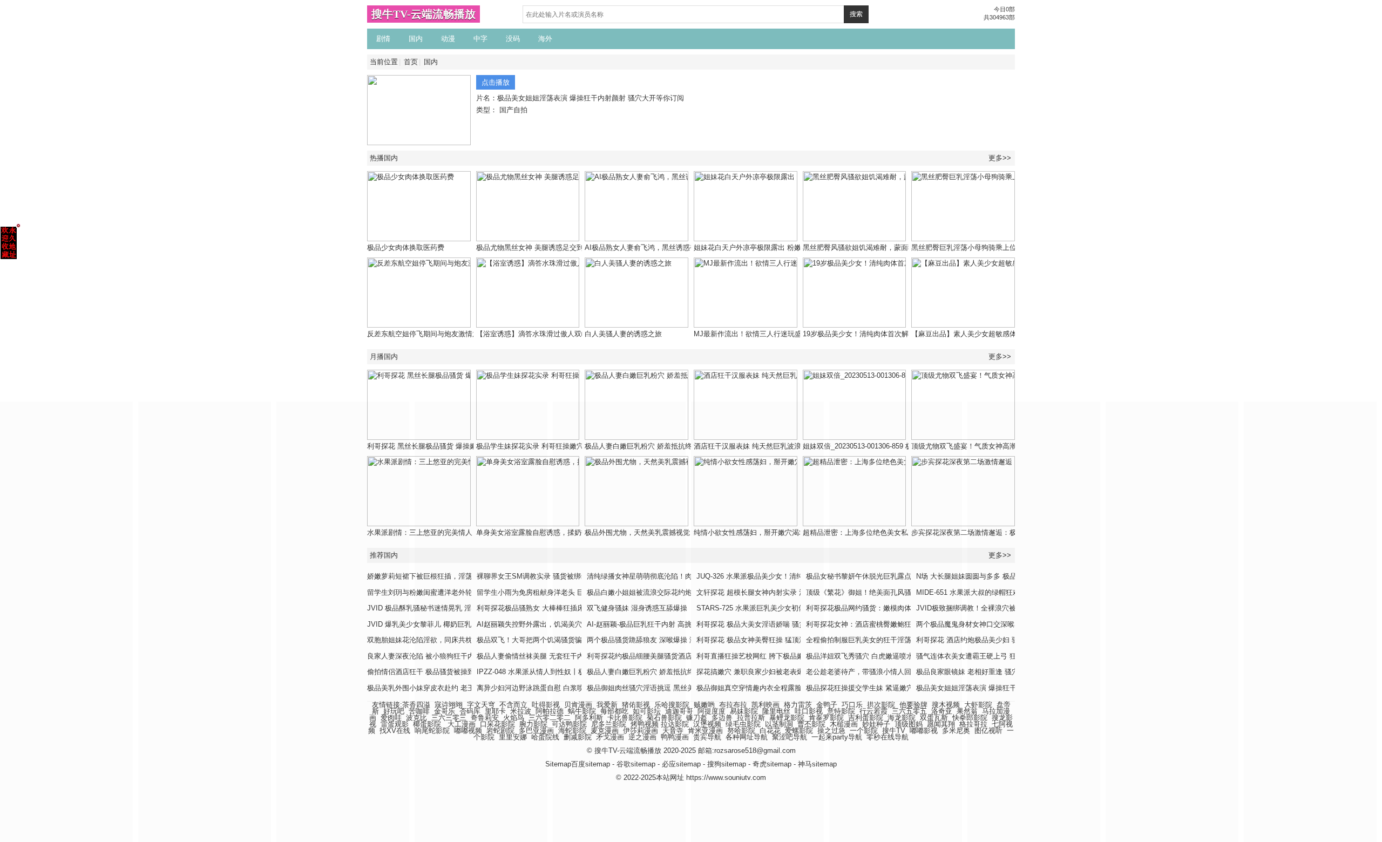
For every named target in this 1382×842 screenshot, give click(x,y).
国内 (416, 39)
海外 (545, 39)
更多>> (999, 158)
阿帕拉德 (550, 711)
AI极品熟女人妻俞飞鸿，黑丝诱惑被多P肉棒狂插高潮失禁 (675, 247)
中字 (480, 39)
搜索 (856, 14)
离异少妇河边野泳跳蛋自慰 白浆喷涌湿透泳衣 (548, 688)
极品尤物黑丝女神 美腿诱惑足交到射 (533, 247)
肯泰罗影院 (826, 718)
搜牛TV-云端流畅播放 (423, 14)
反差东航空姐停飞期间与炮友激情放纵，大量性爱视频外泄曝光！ (469, 334)
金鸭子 (826, 705)
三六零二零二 (550, 718)
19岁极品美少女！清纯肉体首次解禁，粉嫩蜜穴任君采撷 (891, 334)
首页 (411, 62)
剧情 (383, 39)
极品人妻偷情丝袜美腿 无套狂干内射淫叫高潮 (548, 656)
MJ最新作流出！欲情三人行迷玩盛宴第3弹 (760, 334)
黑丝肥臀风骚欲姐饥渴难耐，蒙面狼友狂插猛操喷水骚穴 (890, 247)
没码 (513, 39)
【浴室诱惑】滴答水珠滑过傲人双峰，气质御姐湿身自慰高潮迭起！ (581, 334)
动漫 (448, 39)
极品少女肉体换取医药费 (405, 247)
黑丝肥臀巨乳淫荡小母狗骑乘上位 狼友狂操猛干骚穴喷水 (1000, 247)
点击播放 (496, 82)
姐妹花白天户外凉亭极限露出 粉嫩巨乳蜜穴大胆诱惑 (775, 247)
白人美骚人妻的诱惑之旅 (623, 334)
